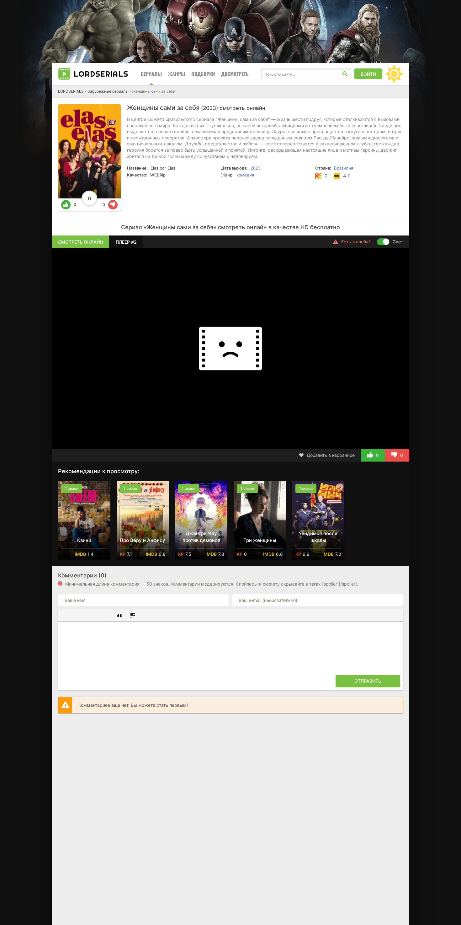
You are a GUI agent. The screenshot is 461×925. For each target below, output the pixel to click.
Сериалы (151, 74)
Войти (368, 74)
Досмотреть (235, 74)
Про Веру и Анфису (142, 540)
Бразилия (343, 167)
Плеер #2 (126, 242)
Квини (84, 540)
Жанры (176, 74)
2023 (256, 167)
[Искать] (345, 73)
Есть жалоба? (356, 241)
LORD (101, 73)
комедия (245, 174)
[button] (65, 615)
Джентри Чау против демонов (201, 536)
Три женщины (259, 540)
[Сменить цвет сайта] (394, 74)
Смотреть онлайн (80, 242)
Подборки (203, 74)
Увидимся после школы (318, 536)
